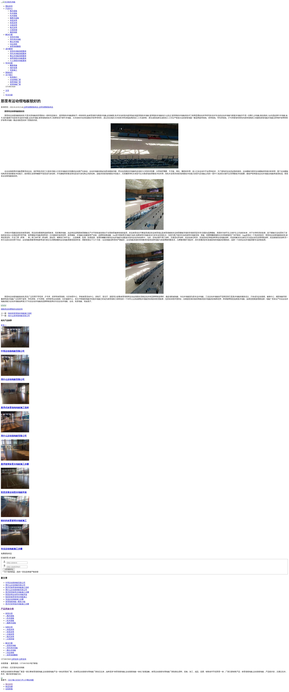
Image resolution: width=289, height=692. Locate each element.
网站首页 (9, 6)
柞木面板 (13, 13)
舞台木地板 (14, 42)
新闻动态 (9, 72)
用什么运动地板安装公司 (15, 585)
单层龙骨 (13, 20)
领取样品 (4, 309)
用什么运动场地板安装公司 (16, 590)
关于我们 (9, 75)
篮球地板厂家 (15, 84)
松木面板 (13, 16)
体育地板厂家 (15, 82)
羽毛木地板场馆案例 (18, 53)
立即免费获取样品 (31, 107)
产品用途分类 (7, 609)
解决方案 (9, 35)
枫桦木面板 (14, 18)
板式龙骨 (13, 27)
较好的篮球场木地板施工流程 (20, 313)
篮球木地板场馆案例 (18, 51)
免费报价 (11, 309)
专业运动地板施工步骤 (14, 599)
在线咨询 (19, 309)
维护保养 (13, 68)
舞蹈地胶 (13, 32)
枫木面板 (13, 11)
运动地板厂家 (15, 80)
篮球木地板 (14, 37)
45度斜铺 (13, 30)
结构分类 (9, 627)
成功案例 (9, 49)
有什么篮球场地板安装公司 (19, 316)
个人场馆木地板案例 (18, 61)
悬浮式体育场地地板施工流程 (17, 587)
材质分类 (9, 613)
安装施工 (13, 70)
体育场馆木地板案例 (18, 58)
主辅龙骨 (13, 25)
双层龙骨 (13, 23)
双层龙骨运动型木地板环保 (16, 594)
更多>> (4, 325)
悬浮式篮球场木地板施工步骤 (17, 604)
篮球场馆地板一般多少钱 (15, 602)
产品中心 (9, 8)
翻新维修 (13, 65)
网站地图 (30, 680)
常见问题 (9, 63)
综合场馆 (13, 44)
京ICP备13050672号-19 (17, 680)
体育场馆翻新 (15, 46)
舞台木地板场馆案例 (18, 56)
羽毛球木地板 (15, 39)
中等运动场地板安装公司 (15, 583)
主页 (7, 90)
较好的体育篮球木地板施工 (16, 597)
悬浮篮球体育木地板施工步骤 (17, 592)
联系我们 (13, 77)
